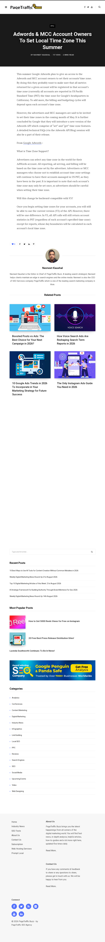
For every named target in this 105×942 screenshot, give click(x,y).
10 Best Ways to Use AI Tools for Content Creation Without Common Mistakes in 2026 (44, 571)
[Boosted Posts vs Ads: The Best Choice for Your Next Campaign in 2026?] (30, 317)
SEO (13, 766)
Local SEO (16, 741)
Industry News (17, 723)
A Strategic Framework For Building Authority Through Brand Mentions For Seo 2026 (43, 590)
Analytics (15, 698)
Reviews (15, 754)
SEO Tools (16, 831)
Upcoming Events (19, 779)
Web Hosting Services (22, 849)
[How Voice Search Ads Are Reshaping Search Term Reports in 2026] (74, 317)
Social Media (17, 773)
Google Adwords (32, 142)
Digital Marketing (18, 717)
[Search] (98, 7)
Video (14, 785)
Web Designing (18, 791)
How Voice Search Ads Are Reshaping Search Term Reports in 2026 (72, 340)
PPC (52, 26)
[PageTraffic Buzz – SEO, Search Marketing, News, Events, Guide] (27, 7)
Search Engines (18, 760)
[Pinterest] (7, 95)
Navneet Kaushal (42, 55)
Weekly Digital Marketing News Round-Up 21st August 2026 (33, 577)
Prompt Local (18, 853)
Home (14, 822)
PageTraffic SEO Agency (22, 925)
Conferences (17, 704)
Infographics (17, 729)
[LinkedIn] (7, 101)
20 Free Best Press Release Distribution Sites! (51, 638)
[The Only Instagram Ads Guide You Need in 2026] (74, 364)
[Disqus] (52, 435)
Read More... (51, 850)
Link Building (17, 735)
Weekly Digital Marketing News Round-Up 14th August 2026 (33, 596)
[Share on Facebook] (7, 81)
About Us (16, 835)
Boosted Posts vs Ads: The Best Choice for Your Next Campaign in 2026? (28, 340)
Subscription (17, 844)
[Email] (7, 108)
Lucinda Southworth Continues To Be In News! (32, 650)
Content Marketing (19, 710)
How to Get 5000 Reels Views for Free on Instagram (54, 621)
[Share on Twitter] (7, 88)
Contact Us (16, 840)
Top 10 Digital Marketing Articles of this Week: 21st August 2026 (35, 583)
